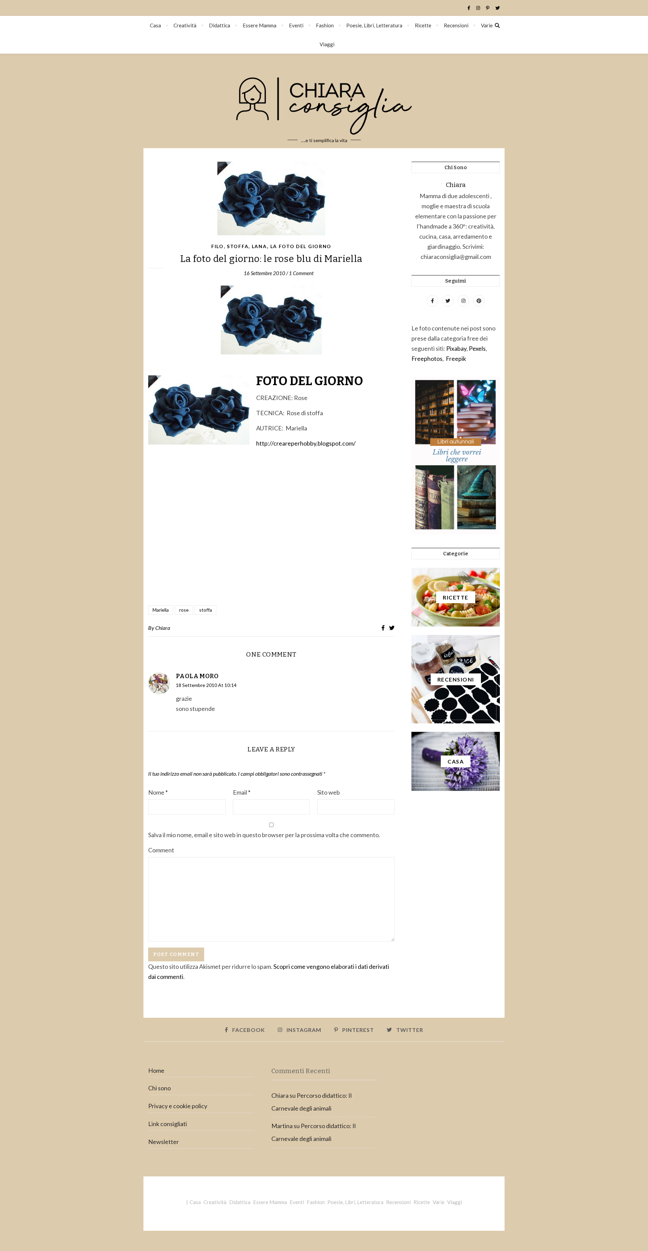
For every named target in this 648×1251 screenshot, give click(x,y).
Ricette (423, 25)
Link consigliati (167, 1123)
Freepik (456, 358)
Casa (155, 25)
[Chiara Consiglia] (324, 101)
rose (184, 610)
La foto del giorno (301, 246)
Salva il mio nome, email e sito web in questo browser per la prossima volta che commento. (264, 835)
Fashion (325, 25)
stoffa (205, 610)
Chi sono (159, 1088)
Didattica (219, 25)
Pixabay (456, 348)
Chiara (162, 627)
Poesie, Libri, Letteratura (374, 25)
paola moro (197, 676)
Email (241, 792)
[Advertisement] (271, 527)
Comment (161, 850)
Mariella (161, 610)
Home (156, 1070)
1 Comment (301, 273)
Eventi (296, 25)
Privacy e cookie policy (177, 1106)
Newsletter (163, 1141)
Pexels (477, 348)
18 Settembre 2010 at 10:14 (206, 685)
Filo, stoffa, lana (239, 246)
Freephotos (426, 358)
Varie (487, 25)
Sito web (328, 792)
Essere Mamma (259, 25)
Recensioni (456, 25)
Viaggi (327, 44)
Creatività (184, 25)
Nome (158, 792)
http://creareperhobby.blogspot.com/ (306, 443)
